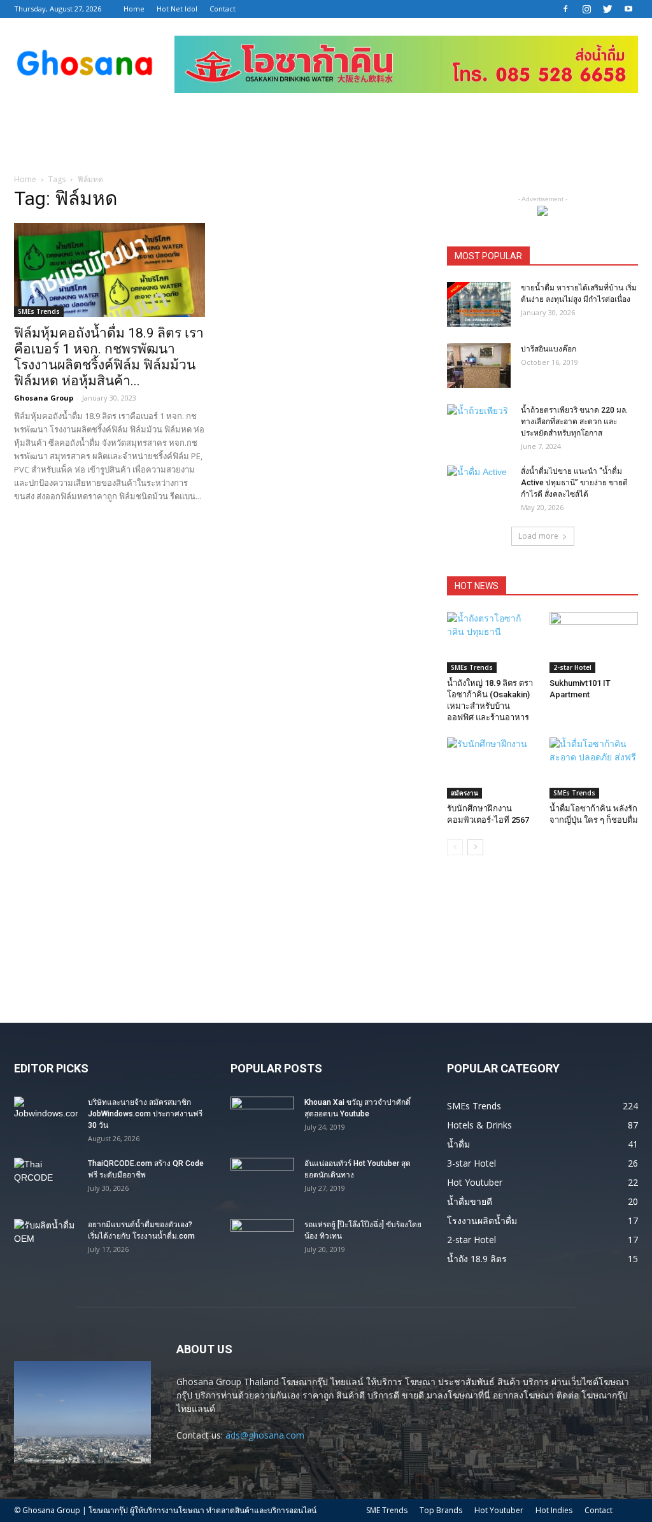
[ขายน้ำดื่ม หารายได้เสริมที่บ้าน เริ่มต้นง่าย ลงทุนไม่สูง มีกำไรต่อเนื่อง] (479, 304)
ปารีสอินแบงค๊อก (548, 349)
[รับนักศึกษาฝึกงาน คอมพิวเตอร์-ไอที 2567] (491, 768)
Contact (222, 8)
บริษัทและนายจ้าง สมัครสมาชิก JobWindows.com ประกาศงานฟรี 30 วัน (145, 1114)
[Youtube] (628, 9)
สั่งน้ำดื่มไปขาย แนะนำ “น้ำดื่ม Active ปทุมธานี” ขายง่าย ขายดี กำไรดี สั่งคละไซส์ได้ (574, 483)
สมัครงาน (464, 792)
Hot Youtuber (498, 1510)
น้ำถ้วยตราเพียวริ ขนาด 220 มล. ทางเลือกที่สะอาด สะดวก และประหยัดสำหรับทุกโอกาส (574, 421)
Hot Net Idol (177, 8)
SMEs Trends (39, 311)
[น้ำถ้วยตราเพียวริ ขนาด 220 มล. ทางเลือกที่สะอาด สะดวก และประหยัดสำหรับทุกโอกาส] (479, 426)
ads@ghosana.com (264, 1435)
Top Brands (441, 1510)
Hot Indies (553, 1510)
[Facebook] (565, 9)
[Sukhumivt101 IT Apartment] (594, 642)
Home (134, 8)
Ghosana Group (43, 397)
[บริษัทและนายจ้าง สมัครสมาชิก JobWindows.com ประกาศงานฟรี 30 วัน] (46, 1119)
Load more (538, 535)
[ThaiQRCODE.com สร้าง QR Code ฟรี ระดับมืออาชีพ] (46, 1180)
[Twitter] (607, 9)
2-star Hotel (572, 667)
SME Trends (387, 1510)
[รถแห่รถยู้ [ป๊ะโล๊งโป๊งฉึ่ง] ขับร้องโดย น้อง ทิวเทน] (262, 1241)
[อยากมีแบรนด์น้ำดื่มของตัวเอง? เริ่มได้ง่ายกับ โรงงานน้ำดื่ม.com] (46, 1241)
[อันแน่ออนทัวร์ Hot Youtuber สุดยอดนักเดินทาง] (262, 1180)
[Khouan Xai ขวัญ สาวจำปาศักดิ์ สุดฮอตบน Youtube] (262, 1119)
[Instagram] (586, 9)
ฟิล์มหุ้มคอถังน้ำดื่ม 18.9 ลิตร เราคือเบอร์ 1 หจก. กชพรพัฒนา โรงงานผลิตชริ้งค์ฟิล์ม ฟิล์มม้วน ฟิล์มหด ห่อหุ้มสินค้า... (109, 356)
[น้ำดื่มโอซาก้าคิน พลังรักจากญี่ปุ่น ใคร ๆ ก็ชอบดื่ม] (594, 768)
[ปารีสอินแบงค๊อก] (479, 365)
